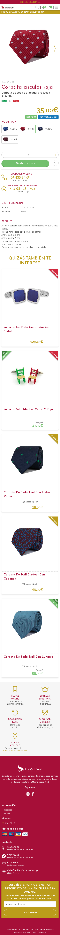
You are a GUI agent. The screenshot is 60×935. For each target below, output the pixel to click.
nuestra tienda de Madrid (15, 750)
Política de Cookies (38, 932)
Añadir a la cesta (25, 163)
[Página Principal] (7, 7)
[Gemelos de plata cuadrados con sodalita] (30, 294)
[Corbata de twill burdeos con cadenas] (30, 542)
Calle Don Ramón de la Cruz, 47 (22, 871)
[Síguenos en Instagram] (28, 794)
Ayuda (7, 813)
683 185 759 (20, 856)
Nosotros (8, 810)
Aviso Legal (39, 929)
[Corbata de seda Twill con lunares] (30, 624)
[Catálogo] (57, 7)
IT (14, 823)
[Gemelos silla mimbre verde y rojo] (30, 376)
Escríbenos (15, 863)
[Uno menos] (4, 155)
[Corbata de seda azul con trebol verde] (30, 459)
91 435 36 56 (20, 848)
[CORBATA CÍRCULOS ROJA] (30, 47)
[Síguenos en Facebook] (33, 794)
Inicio (4, 12)
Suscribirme (30, 912)
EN (6, 823)
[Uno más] (56, 155)
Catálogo (14, 12)
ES (2, 823)
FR (11, 823)
